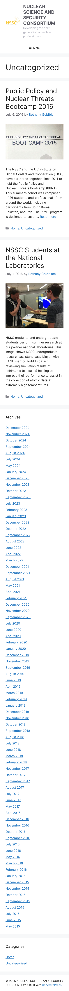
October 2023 (16, 491)
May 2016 (13, 857)
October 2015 (16, 895)
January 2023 (16, 516)
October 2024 (16, 440)
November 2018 (17, 718)
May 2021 (13, 585)
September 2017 (18, 781)
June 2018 (13, 750)
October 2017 (16, 775)
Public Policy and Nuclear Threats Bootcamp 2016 (31, 98)
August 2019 (15, 674)
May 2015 (13, 926)
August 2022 (15, 541)
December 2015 (17, 882)
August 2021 (15, 579)
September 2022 (18, 535)
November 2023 (18, 484)
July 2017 (13, 794)
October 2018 (16, 724)
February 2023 (16, 510)
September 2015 (18, 901)
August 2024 (15, 453)
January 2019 (16, 705)
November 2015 (17, 888)
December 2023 (17, 478)
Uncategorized (32, 228)
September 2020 (18, 617)
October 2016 (16, 832)
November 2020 (18, 611)
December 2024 (17, 428)
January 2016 (16, 876)
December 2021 (17, 566)
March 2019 (14, 693)
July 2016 (13, 844)
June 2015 (13, 920)
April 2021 (13, 592)
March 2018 (14, 756)
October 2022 (16, 529)
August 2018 (15, 737)
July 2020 (13, 623)
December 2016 (17, 819)
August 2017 (15, 787)
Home (14, 228)
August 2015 (15, 907)
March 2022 (14, 560)
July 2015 (13, 914)
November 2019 (17, 661)
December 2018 (17, 712)
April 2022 (13, 554)
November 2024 (18, 434)
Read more (48, 217)
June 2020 (13, 630)
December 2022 (17, 522)
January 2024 (16, 472)
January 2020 (16, 649)
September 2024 (18, 447)
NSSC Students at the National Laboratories (33, 257)
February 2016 (16, 869)
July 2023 (13, 503)
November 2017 (17, 768)
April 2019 (13, 686)
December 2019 (17, 655)
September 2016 (18, 838)
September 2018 (18, 731)
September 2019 (18, 667)
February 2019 (16, 699)
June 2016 (13, 851)
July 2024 (13, 459)
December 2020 (17, 604)
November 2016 (17, 825)
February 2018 (16, 762)
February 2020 (16, 642)
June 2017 (13, 800)
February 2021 (16, 598)
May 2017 (13, 806)
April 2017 (13, 813)
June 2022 (13, 548)
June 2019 (13, 680)
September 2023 (18, 497)
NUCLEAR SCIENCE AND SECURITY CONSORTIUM (39, 15)
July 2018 (13, 743)
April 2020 (13, 636)
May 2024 (13, 465)
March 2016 (14, 863)
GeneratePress (52, 985)
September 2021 (18, 573)
